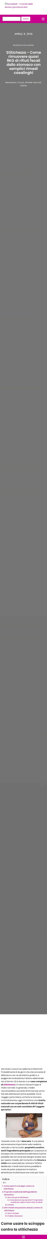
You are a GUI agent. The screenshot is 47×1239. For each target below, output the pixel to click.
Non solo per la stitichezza (18, 1197)
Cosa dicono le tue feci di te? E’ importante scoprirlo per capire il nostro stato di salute (27, 1201)
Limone (11, 1205)
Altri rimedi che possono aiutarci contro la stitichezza (23, 1209)
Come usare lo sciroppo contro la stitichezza (19, 1187)
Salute (23, 85)
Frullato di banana (15, 1216)
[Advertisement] (21, 1041)
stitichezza (9, 1084)
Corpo (21, 82)
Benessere (11, 82)
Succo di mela (13, 1213)
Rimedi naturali (33, 82)
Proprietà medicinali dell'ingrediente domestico (20, 1193)
